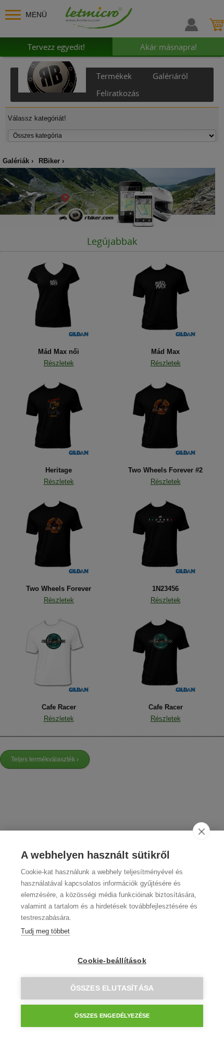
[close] (201, 831)
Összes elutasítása (112, 988)
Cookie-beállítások (112, 961)
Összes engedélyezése (112, 1015)
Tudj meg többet (45, 931)
